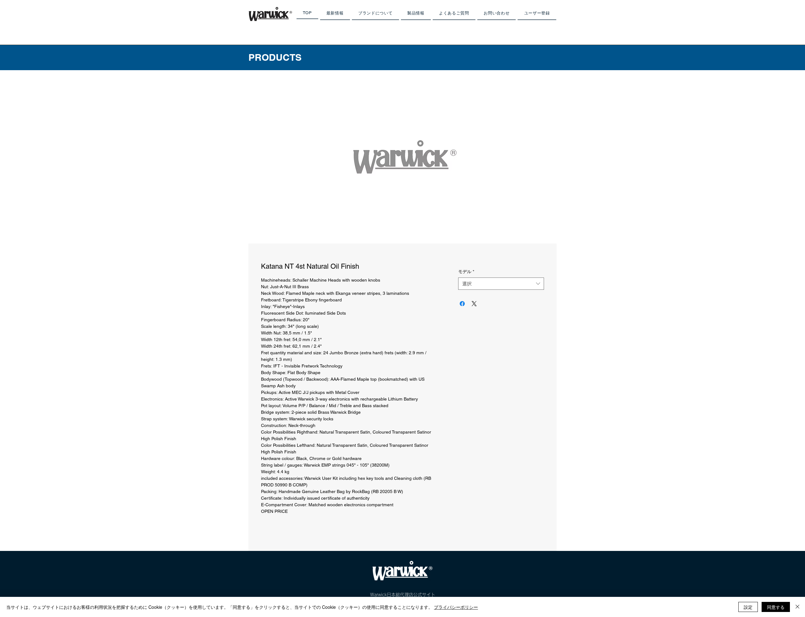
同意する (776, 607)
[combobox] (501, 284)
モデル (466, 271)
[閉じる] (797, 607)
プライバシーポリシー (456, 607)
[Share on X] (474, 303)
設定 (748, 607)
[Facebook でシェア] (462, 303)
